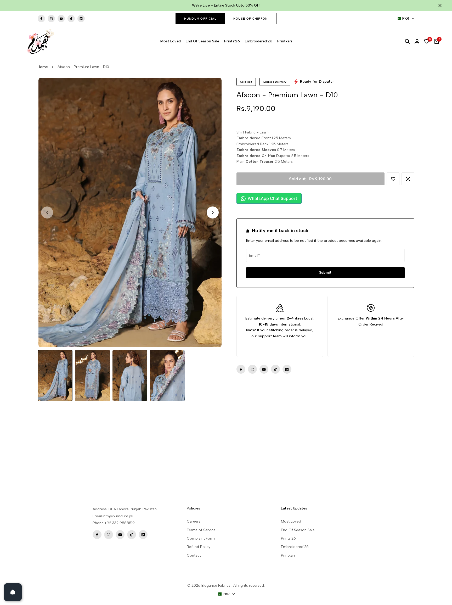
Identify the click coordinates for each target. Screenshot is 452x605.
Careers (193, 521)
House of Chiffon (250, 18)
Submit (325, 272)
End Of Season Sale (298, 530)
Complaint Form (201, 538)
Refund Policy (198, 547)
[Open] (13, 592)
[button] (393, 179)
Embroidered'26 (295, 547)
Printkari (288, 555)
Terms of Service (201, 530)
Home (43, 67)
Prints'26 (288, 538)
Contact (194, 555)
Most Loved (291, 521)
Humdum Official (200, 18)
